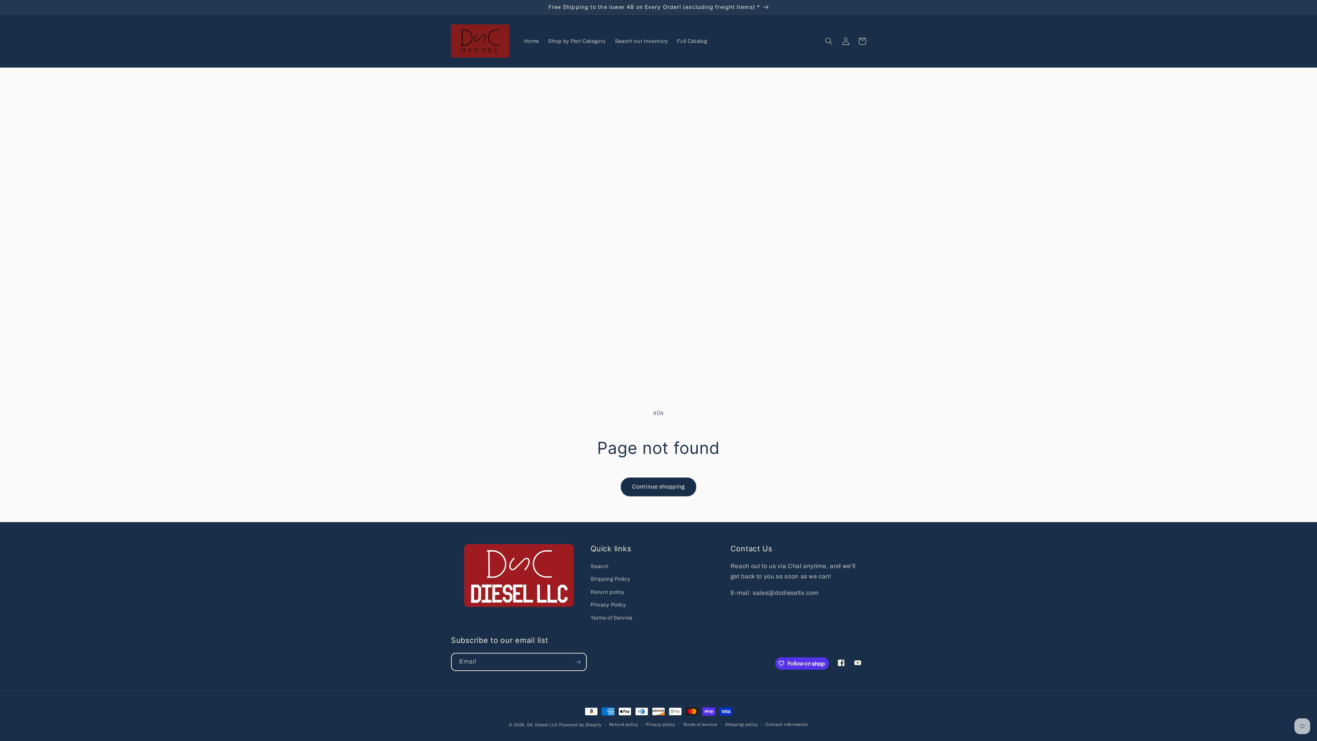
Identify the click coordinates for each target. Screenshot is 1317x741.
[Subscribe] (578, 662)
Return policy (608, 592)
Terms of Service (611, 618)
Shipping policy (741, 724)
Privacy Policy (608, 605)
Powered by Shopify (580, 724)
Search (599, 566)
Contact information (787, 724)
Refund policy (623, 724)
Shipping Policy (610, 579)
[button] (829, 41)
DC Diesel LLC (542, 724)
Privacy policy (660, 724)
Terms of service (700, 724)
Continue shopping (658, 487)
